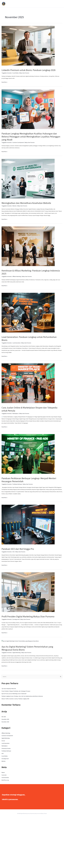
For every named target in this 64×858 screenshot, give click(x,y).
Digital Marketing (16, 652)
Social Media (15, 73)
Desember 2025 (5, 719)
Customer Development (18, 142)
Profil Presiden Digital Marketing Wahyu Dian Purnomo (28, 616)
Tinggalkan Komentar (7, 73)
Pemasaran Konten (6, 748)
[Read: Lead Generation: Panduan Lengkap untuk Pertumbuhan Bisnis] (28, 312)
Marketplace (15, 413)
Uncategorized (16, 619)
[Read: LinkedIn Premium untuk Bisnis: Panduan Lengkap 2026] (28, 46)
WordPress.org (5, 780)
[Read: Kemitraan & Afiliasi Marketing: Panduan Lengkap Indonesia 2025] (28, 246)
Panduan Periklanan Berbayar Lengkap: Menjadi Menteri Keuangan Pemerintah (29, 480)
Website (14, 206)
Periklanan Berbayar (17, 484)
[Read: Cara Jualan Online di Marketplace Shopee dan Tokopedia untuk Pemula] (28, 383)
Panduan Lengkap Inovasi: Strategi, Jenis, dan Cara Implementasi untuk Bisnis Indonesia (22, 696)
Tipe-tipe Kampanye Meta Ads (9, 688)
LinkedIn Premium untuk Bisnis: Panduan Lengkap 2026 (28, 70)
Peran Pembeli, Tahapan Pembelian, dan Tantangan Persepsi (16, 691)
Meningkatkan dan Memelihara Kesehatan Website (26, 203)
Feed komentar (5, 777)
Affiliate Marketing (16, 276)
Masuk (3, 772)
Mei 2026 (4, 717)
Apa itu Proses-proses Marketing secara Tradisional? (14, 693)
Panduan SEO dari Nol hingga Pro (18, 549)
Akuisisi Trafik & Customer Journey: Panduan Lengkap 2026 (15, 699)
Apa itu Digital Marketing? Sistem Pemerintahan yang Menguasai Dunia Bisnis (27, 648)
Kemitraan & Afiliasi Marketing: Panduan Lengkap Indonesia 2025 (31, 272)
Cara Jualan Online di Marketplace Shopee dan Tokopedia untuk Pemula (29, 409)
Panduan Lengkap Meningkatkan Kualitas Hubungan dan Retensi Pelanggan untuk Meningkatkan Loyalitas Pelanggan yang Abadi (31, 136)
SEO (13, 552)
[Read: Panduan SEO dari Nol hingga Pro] (28, 524)
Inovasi (3, 741)
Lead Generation (16, 343)
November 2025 (5, 722)
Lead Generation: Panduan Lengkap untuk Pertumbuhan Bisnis (29, 338)
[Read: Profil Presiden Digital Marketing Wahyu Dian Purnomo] (28, 592)
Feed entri (4, 775)
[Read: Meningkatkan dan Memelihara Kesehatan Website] (28, 178)
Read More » (4, 82)
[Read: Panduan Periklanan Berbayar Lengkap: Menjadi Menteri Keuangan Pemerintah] (28, 454)
